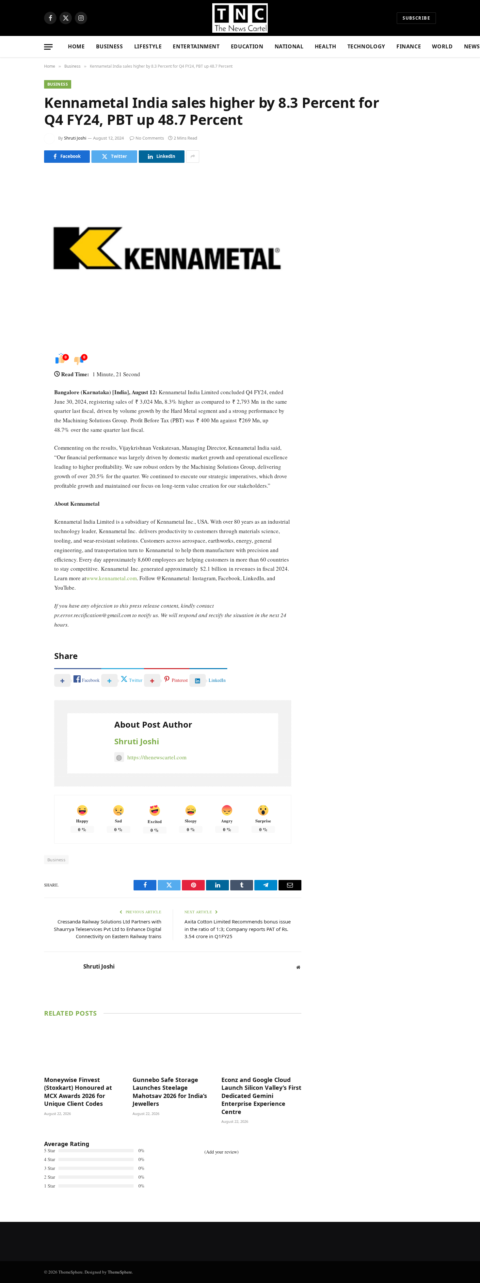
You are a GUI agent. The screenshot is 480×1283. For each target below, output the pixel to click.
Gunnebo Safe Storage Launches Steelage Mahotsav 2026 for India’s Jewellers (170, 1091)
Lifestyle (148, 46)
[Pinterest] (21, 421)
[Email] (21, 438)
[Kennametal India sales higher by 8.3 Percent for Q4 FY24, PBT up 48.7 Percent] (172, 255)
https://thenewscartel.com (156, 757)
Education (247, 46)
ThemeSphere (120, 1272)
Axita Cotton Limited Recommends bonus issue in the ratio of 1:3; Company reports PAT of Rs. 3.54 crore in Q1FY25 (237, 928)
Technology (366, 46)
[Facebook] (21, 371)
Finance (408, 46)
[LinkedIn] (21, 405)
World (442, 46)
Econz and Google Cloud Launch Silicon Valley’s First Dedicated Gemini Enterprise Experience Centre (261, 1096)
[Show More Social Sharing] (192, 156)
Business (109, 46)
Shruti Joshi (75, 138)
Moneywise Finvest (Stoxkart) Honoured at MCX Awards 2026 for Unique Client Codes (78, 1091)
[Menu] (48, 47)
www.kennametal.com (111, 578)
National (289, 46)
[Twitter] (21, 388)
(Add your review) (221, 1152)
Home (76, 46)
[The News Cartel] (240, 18)
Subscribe (416, 18)
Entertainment (196, 46)
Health (325, 46)
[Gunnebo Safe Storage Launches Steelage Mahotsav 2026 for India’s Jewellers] (173, 1048)
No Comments (150, 138)
